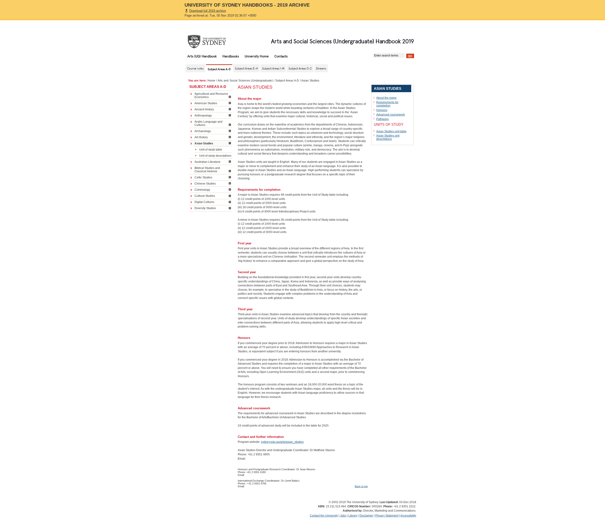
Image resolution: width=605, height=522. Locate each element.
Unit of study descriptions (215, 155)
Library (352, 515)
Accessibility (408, 515)
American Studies (205, 103)
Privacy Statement (386, 515)
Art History (201, 137)
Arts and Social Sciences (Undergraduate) (245, 80)
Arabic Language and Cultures (208, 123)
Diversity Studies (205, 208)
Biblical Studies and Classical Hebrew (207, 169)
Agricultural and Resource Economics (211, 95)
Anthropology (203, 115)
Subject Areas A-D (287, 80)
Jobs (343, 515)
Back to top (361, 486)
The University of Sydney (211, 41)
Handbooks (230, 56)
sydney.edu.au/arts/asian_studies (282, 442)
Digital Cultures (204, 202)
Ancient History (204, 109)
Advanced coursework (390, 114)
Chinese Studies (205, 183)
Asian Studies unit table (391, 131)
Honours (381, 110)
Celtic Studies (203, 177)
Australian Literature (207, 162)
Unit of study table (210, 149)
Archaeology (202, 131)
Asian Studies (203, 143)
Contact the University (324, 515)
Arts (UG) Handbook (202, 56)
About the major (386, 97)
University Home (257, 56)
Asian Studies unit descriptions (387, 137)
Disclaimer (366, 515)
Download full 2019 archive (207, 11)
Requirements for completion (387, 104)
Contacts (281, 56)
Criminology (202, 189)
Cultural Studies (204, 196)
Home (211, 80)
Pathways (382, 119)
